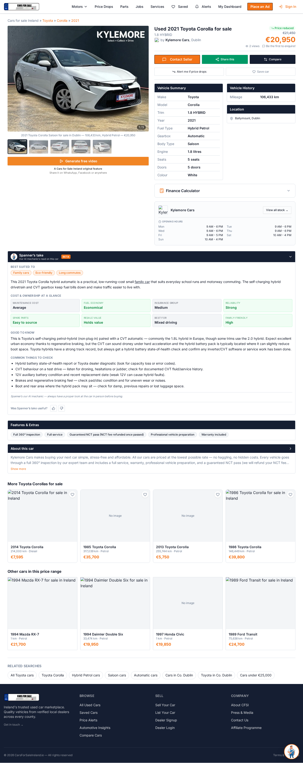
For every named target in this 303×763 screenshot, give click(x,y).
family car (142, 282)
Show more (18, 469)
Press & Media (242, 712)
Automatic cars (145, 675)
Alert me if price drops (191, 71)
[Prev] (13, 79)
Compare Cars (91, 735)
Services (157, 6)
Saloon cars (117, 675)
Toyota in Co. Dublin (216, 675)
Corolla (62, 20)
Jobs (139, 6)
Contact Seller (181, 59)
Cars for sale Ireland (23, 20)
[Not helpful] (61, 408)
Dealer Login (165, 728)
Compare (275, 59)
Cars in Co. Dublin (179, 675)
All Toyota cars (22, 675)
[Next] (142, 79)
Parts (124, 6)
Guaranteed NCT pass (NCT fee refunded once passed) (107, 434)
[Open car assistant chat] (291, 751)
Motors (77, 6)
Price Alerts (88, 720)
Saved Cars (89, 712)
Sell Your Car (165, 705)
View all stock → (277, 210)
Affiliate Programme (246, 728)
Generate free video (81, 161)
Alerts (206, 6)
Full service (54, 434)
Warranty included (213, 434)
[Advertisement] (78, 211)
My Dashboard (229, 6)
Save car (263, 71)
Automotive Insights (95, 728)
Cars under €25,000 (256, 675)
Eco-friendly (44, 272)
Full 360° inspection (26, 434)
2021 (75, 20)
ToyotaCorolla (53, 675)
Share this (227, 59)
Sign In (290, 6)
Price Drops (104, 6)
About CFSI (240, 705)
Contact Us (239, 720)
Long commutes (69, 272)
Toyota (47, 20)
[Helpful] (53, 408)
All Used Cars (90, 705)
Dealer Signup (166, 720)
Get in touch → (13, 724)
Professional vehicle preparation (172, 434)
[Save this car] (72, 494)
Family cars (21, 272)
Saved (183, 6)
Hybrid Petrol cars (86, 675)
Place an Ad (260, 6)
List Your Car (165, 712)
